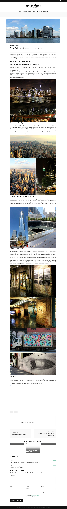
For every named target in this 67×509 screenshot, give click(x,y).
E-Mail (27, 486)
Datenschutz (39, 11)
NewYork (15, 412)
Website (42, 486)
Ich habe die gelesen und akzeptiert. (32, 496)
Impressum (45, 11)
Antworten (54, 460)
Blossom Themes (39, 507)
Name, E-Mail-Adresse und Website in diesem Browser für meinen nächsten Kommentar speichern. (29, 492)
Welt (20, 11)
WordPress (48, 507)
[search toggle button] (60, 0)
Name (11, 486)
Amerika (12, 412)
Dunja (11, 465)
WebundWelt (33, 5)
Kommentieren (12, 475)
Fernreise (12, 45)
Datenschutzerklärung (35, 495)
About (34, 11)
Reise (17, 45)
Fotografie (24, 11)
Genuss (29, 11)
